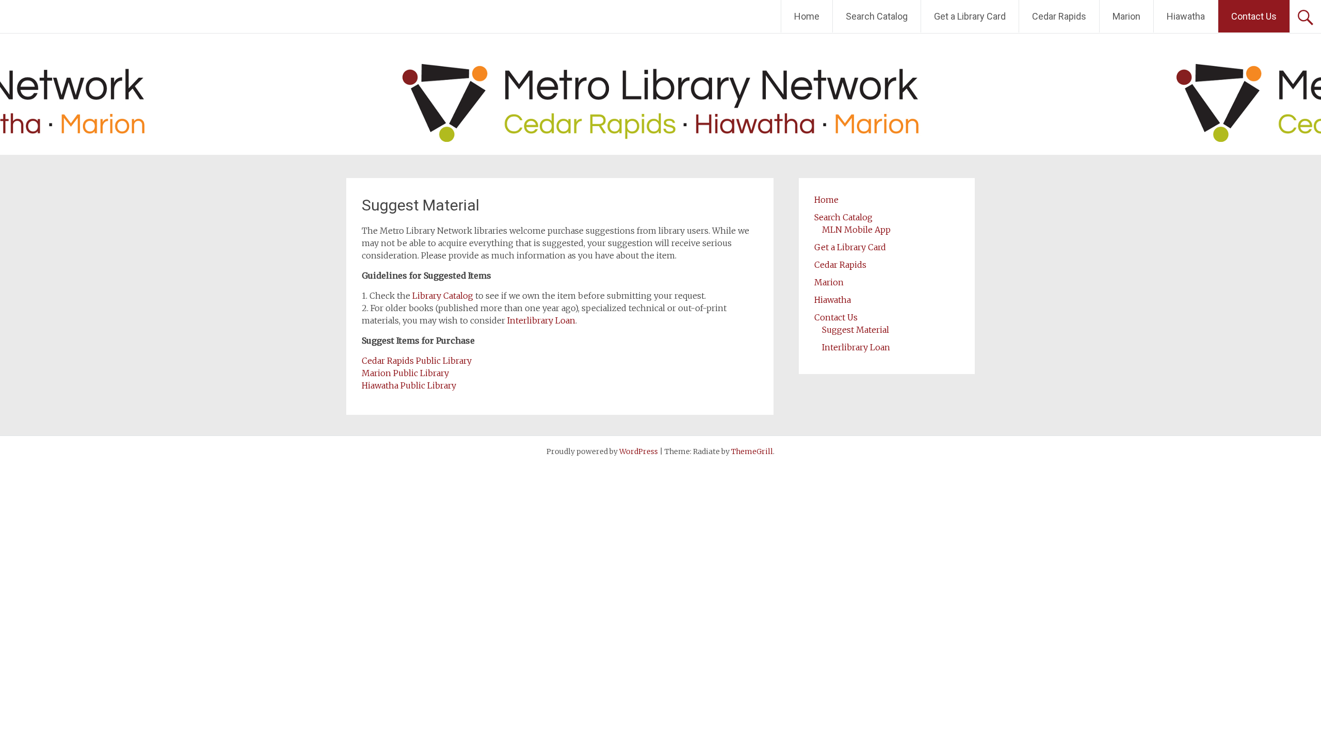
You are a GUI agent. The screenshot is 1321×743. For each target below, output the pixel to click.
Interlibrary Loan (541, 320)
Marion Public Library (405, 373)
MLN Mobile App (856, 229)
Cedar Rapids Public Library (417, 361)
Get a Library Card (970, 16)
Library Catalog (442, 295)
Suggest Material (855, 330)
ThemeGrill (752, 451)
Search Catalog (877, 16)
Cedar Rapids (1059, 16)
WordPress (638, 451)
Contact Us (1254, 16)
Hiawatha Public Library (409, 385)
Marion (1126, 16)
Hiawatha (1186, 16)
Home (806, 16)
